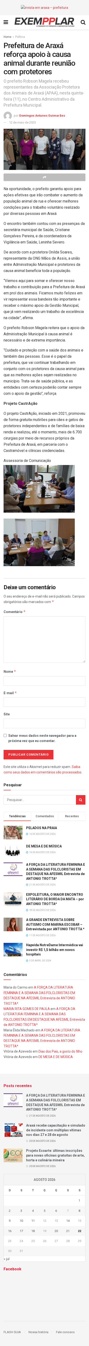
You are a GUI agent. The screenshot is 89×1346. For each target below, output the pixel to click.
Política (20, 37)
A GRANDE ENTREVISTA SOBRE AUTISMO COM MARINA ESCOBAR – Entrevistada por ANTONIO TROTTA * (55, 924)
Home (7, 37)
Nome (10, 671)
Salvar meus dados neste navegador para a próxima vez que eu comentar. (42, 738)
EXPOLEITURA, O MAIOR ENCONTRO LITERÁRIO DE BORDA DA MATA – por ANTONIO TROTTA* (55, 899)
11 (33, 1220)
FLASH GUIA (12, 1332)
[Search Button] (80, 800)
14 (68, 1220)
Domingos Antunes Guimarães (42, 115)
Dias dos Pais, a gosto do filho (60, 1051)
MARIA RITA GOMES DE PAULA (27, 1009)
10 (21, 1220)
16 (9, 1231)
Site (7, 714)
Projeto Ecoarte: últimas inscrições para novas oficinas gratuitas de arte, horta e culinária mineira (55, 1155)
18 (33, 1231)
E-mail (10, 693)
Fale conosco (65, 1332)
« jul (6, 1259)
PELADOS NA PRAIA (41, 828)
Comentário (15, 611)
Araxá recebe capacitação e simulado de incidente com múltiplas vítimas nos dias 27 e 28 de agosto (55, 1130)
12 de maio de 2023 (22, 122)
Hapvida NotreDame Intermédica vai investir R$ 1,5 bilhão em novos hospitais (54, 949)
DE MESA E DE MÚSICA (44, 846)
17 (21, 1231)
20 (56, 1231)
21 (68, 1231)
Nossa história (38, 1332)
